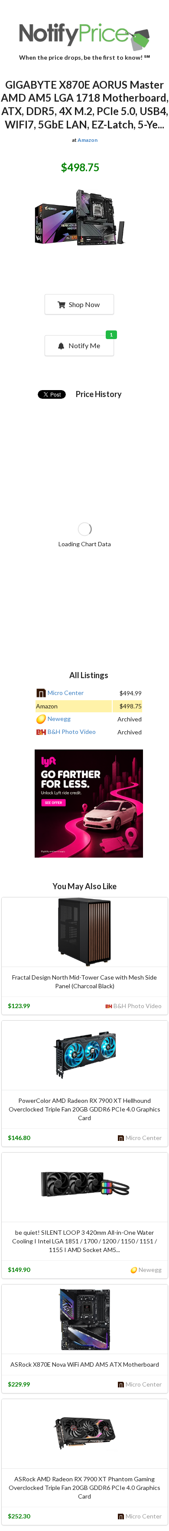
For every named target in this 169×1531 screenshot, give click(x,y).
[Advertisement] (89, 804)
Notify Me (90, 342)
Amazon (88, 140)
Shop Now (84, 304)
